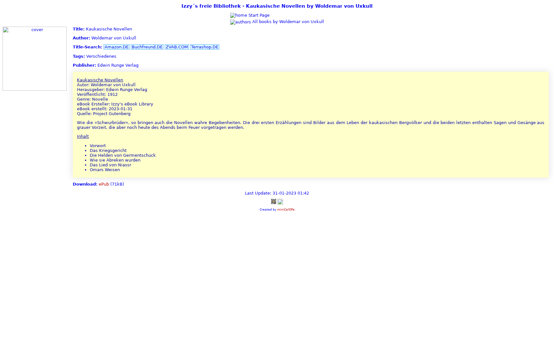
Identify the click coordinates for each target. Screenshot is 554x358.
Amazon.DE (117, 47)
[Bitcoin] (273, 201)
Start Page (258, 15)
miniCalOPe (286, 209)
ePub (104, 184)
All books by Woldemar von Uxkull (287, 21)
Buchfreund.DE (147, 47)
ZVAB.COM (177, 47)
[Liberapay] (280, 201)
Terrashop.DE (204, 47)
